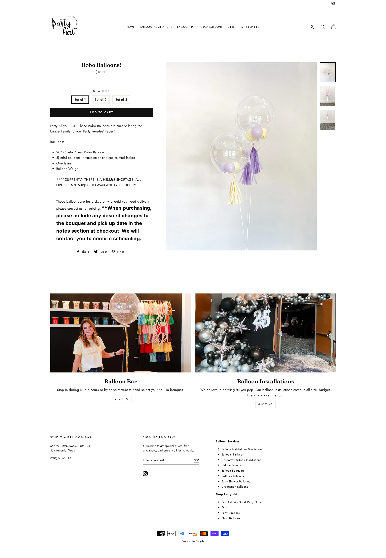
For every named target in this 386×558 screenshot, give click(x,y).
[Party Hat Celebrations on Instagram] (145, 473)
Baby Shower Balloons (236, 481)
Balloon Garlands (233, 454)
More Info (121, 398)
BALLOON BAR (186, 27)
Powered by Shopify (193, 541)
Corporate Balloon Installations (241, 460)
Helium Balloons (232, 465)
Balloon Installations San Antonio (243, 449)
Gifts (225, 507)
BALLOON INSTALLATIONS (156, 27)
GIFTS (231, 27)
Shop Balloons (231, 518)
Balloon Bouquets (233, 471)
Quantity (101, 91)
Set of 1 (80, 99)
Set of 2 (101, 99)
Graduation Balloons (235, 487)
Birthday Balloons (233, 476)
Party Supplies (231, 513)
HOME (131, 27)
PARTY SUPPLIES (249, 27)
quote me (265, 404)
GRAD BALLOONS (211, 27)
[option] (241, 156)
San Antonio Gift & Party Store (241, 502)
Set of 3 (121, 99)
